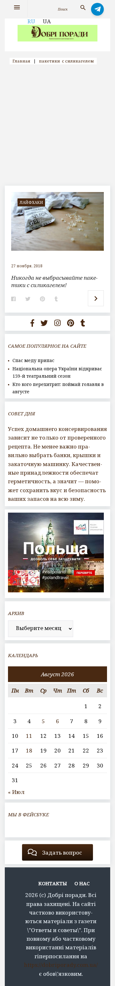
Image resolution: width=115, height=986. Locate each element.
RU (31, 21)
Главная (21, 61)
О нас (82, 883)
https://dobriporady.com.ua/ (61, 964)
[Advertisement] (57, 125)
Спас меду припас (33, 360)
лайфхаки (31, 202)
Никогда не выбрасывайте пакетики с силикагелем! (54, 281)
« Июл (16, 792)
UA (47, 21)
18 (29, 750)
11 (29, 735)
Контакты (52, 883)
